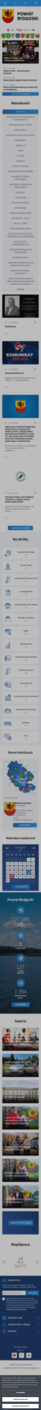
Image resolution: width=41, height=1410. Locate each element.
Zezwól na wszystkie (20, 1406)
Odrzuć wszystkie (20, 1399)
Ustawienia (20, 1393)
